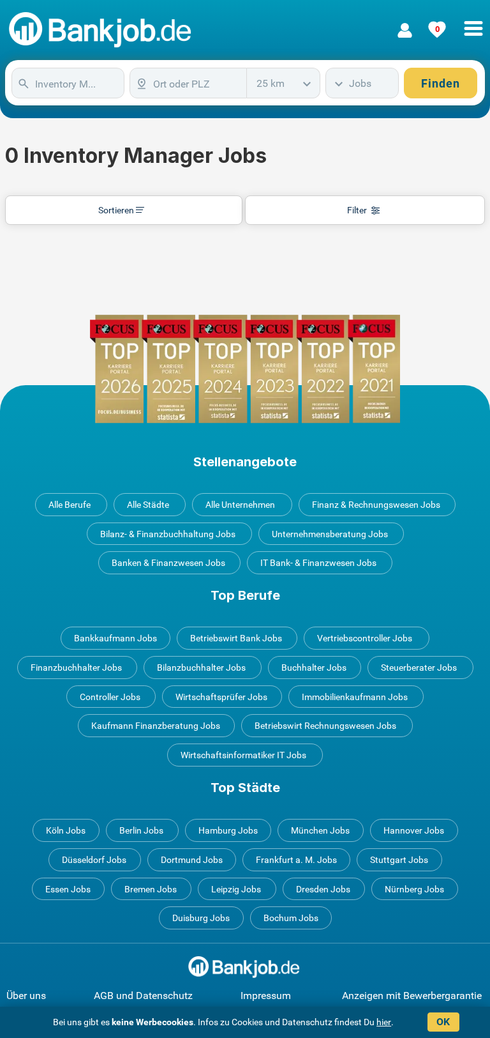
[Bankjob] (102, 30)
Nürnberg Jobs (414, 889)
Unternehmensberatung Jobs (330, 534)
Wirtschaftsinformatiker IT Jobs (243, 755)
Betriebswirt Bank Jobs (236, 638)
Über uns (26, 995)
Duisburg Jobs (201, 918)
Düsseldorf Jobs (94, 860)
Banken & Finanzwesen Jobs (168, 563)
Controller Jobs (110, 697)
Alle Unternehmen (240, 505)
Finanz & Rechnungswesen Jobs (376, 505)
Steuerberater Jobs (419, 667)
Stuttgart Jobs (399, 860)
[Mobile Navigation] (473, 21)
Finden (440, 83)
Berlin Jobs (141, 830)
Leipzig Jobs (236, 889)
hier (383, 1022)
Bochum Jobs (291, 918)
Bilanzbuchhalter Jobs (201, 667)
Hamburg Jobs (228, 830)
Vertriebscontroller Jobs (364, 638)
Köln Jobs (65, 830)
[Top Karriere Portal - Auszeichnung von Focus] (245, 369)
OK (443, 1022)
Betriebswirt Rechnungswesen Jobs (325, 726)
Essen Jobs (68, 889)
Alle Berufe (69, 505)
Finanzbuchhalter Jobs (76, 667)
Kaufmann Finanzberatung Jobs (155, 726)
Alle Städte (148, 505)
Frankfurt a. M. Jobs (296, 860)
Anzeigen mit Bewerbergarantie (412, 995)
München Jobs (320, 830)
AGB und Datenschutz (143, 995)
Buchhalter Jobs (313, 667)
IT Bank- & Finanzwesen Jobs (318, 563)
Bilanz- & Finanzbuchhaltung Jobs (167, 534)
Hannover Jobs (413, 830)
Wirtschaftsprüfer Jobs (221, 697)
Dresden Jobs (323, 889)
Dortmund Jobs (192, 860)
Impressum (266, 995)
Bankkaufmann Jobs (115, 638)
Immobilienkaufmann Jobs (355, 697)
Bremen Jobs (150, 889)
